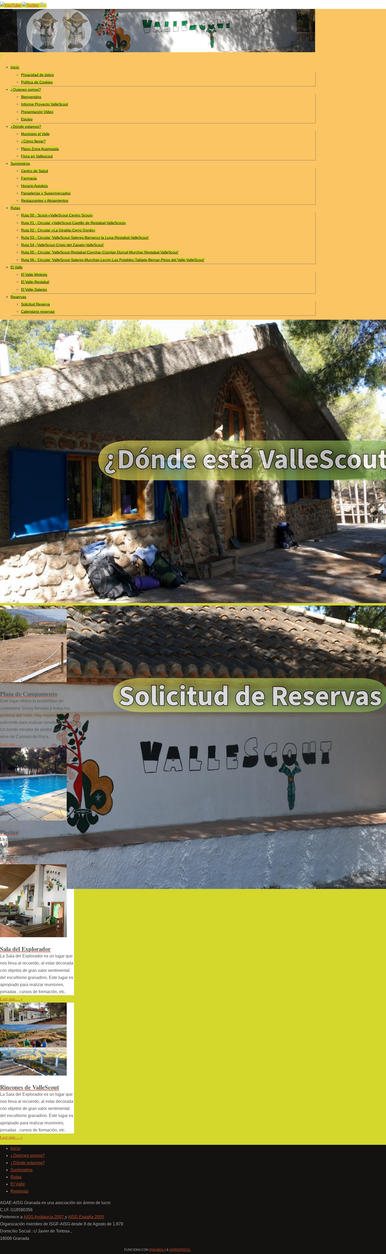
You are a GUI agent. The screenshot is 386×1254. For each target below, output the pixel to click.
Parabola (157, 1250)
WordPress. (180, 1250)
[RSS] (43, 5)
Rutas (16, 1177)
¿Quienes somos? (28, 1155)
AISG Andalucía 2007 (44, 1217)
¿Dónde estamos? (28, 1163)
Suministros (22, 1170)
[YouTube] (11, 5)
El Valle (18, 1184)
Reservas (19, 1191)
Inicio (15, 1148)
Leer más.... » (11, 744)
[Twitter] (31, 5)
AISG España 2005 (86, 1217)
